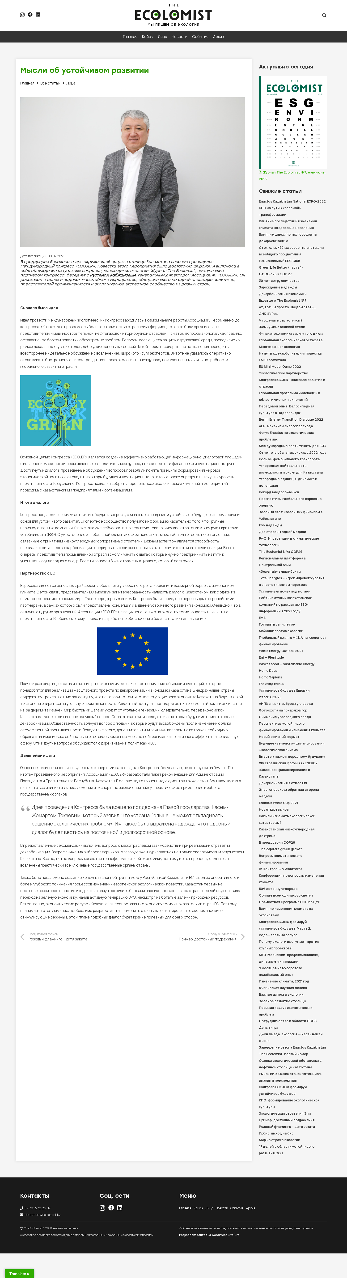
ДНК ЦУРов (268, 313)
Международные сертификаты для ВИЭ (292, 446)
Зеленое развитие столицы (282, 1001)
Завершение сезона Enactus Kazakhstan (292, 1047)
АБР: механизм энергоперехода (286, 426)
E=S (262, 617)
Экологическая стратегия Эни (285, 1113)
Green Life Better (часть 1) (281, 267)
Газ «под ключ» (272, 683)
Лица (209, 1208)
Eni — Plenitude (271, 657)
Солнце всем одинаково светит (286, 895)
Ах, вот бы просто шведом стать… (287, 307)
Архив (250, 1208)
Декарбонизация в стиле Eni (283, 783)
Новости (222, 1208)
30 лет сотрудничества (279, 280)
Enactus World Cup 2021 (278, 802)
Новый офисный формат (279, 736)
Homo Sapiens (270, 677)
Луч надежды (270, 525)
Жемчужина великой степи (282, 327)
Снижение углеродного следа (285, 717)
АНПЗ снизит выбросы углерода (286, 703)
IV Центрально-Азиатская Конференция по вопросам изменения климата (291, 875)
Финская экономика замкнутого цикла (291, 333)
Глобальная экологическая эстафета (290, 340)
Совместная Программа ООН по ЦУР (289, 902)
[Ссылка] (173, 12)
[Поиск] (324, 15)
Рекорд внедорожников (279, 492)
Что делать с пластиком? (280, 320)
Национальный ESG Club (279, 260)
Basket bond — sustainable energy (287, 664)
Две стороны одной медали (282, 531)
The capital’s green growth (281, 849)
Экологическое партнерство (283, 373)
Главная (185, 1208)
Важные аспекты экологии (281, 994)
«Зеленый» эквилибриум (280, 571)
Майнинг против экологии (281, 631)
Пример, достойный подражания (287, 1120)
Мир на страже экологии (279, 1140)
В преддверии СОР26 (277, 842)
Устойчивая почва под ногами (284, 591)
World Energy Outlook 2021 (281, 650)
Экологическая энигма (278, 750)
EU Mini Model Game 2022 (280, 366)
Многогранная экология (279, 346)
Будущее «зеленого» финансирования (292, 743)
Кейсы (198, 1208)
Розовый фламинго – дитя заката (287, 1126)
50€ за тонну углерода (278, 888)
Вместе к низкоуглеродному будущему (292, 756)
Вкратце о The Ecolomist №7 (282, 300)
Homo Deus (268, 670)
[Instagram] (22, 14)
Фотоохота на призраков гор (283, 710)
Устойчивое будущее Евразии (284, 690)
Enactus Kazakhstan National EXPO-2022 (292, 201)
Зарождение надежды (278, 287)
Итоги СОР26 (270, 697)
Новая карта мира (273, 809)
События (237, 1208)
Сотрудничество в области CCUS (288, 1021)
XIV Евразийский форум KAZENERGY (288, 763)
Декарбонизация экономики (283, 294)
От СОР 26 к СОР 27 (275, 274)
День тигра (268, 1027)
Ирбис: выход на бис (276, 1133)
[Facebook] (30, 14)
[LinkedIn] (38, 14)
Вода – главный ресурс (278, 935)
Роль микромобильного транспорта (289, 459)
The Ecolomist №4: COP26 (280, 551)
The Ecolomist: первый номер (283, 1054)
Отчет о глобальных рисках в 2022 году (292, 452)
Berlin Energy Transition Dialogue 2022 (291, 419)
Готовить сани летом (277, 624)
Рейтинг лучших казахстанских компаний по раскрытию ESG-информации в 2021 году (285, 604)
